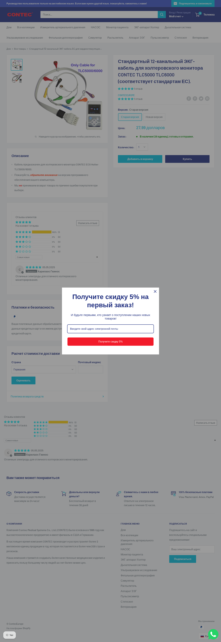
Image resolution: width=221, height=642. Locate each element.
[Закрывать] (155, 291)
